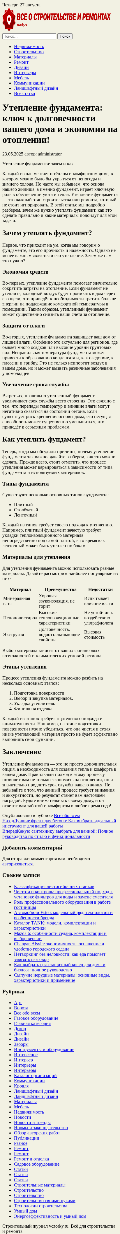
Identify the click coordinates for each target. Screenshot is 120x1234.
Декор (20, 1028)
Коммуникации (29, 82)
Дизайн (21, 67)
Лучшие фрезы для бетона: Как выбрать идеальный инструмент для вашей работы (59, 823)
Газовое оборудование (36, 1018)
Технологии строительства (40, 1205)
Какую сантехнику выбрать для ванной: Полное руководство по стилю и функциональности (57, 834)
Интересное (26, 1054)
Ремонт (21, 62)
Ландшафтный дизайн (36, 88)
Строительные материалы (40, 1184)
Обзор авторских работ (37, 1132)
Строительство (29, 51)
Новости (22, 1117)
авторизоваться (17, 863)
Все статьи (24, 93)
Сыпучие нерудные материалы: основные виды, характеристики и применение (62, 978)
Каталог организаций (35, 1075)
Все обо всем (67, 815)
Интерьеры (25, 72)
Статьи (21, 1169)
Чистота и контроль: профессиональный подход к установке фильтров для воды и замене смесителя (63, 894)
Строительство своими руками (44, 1200)
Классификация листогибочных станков (54, 886)
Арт (18, 1002)
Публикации (26, 1138)
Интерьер (23, 1059)
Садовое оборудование (36, 1164)
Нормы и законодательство (41, 1127)
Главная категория (32, 1023)
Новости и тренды (32, 1122)
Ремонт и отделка (31, 1158)
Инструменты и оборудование (44, 1049)
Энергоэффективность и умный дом (50, 1216)
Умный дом (25, 1211)
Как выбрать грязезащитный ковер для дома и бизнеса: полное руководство (59, 967)
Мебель (21, 77)
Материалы (25, 56)
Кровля (21, 1085)
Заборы (21, 1044)
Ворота (21, 1007)
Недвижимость (29, 46)
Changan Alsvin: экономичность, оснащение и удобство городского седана (59, 946)
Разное (20, 1143)
